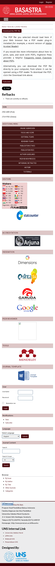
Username (5, 391)
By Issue (8, 478)
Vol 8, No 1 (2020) (14, 27)
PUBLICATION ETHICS (27, 146)
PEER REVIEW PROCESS (27, 159)
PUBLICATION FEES (27, 150)
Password (5, 397)
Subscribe (8, 423)
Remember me (11, 403)
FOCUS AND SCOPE (27, 133)
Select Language (8, 433)
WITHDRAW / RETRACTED (27, 163)
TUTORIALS (27, 172)
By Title (8, 485)
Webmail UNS (10, 539)
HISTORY (27, 167)
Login (41, 2)
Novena (24, 27)
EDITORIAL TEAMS (27, 137)
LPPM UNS (8, 536)
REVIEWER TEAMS (27, 141)
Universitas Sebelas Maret (14, 533)
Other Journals (10, 488)
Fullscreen (7, 82)
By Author (8, 481)
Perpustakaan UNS (11, 542)
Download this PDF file (11, 31)
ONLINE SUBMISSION (27, 128)
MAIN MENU (6, 19)
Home (4, 27)
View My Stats (18, 505)
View (7, 420)
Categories (9, 491)
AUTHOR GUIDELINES (27, 154)
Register (49, 2)
